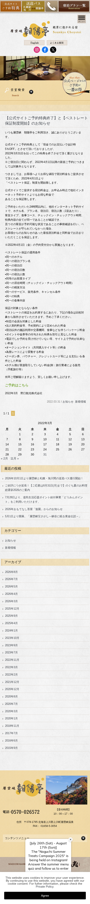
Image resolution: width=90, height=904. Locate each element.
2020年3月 (11, 711)
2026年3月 (11, 601)
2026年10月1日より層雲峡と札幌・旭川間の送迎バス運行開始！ (44, 478)
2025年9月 (11, 615)
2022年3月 (11, 667)
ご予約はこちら (16, 385)
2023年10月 (12, 637)
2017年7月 (11, 733)
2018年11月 (12, 725)
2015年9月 (11, 748)
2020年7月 (11, 703)
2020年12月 (12, 689)
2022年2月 (11, 674)
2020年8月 (11, 696)
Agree (45, 895)
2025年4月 (11, 623)
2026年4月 (11, 593)
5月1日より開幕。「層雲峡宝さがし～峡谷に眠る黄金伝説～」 (43, 516)
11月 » (14, 458)
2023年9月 (11, 645)
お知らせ (68, 401)
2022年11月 (12, 659)
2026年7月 (11, 579)
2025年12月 (12, 608)
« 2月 (4, 458)
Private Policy (44, 886)
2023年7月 (11, 652)
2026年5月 (11, 586)
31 (45, 454)
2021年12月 (12, 682)
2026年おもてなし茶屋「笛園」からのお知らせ (34, 509)
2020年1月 (11, 718)
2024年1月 (11, 630)
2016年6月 (11, 740)
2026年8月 (11, 572)
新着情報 (80, 401)
